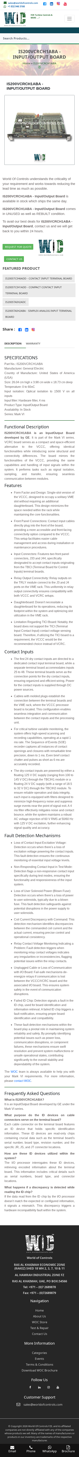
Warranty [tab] (33, 343)
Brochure (68, 1451)
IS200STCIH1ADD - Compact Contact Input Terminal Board (33, 290)
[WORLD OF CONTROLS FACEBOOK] (45, 4)
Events (39, 1359)
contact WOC (22, 1080)
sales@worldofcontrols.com (23, 3)
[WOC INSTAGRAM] (48, 1389)
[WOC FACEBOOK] (30, 1389)
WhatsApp (49, 1451)
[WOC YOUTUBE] (58, 1389)
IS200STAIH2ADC (15, 302)
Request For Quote (18, 247)
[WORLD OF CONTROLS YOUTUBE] (65, 4)
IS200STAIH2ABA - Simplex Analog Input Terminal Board (38, 314)
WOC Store (39, 1322)
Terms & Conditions (39, 1365)
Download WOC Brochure (40, 1370)
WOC (14, 1071)
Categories (39, 1353)
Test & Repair (39, 1328)
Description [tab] (12, 343)
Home (26, 63)
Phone (30, 1451)
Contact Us (14, 259)
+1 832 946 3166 (16, 6)
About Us (39, 1316)
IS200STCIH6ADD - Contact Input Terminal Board (38, 278)
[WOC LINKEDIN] (39, 1389)
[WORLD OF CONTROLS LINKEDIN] (52, 4)
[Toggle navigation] (69, 18)
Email (12, 1451)
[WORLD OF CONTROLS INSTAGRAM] (58, 4)
